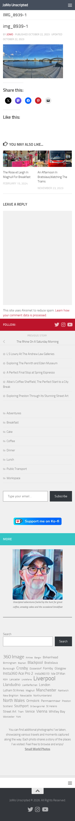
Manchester (46, 690)
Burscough (9, 668)
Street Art (9, 711)
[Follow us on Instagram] (63, 324)
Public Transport (17, 469)
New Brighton (10, 695)
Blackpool (35, 662)
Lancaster (14, 679)
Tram (21, 711)
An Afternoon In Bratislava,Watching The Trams (52, 177)
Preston (66, 700)
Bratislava (51, 663)
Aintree (29, 657)
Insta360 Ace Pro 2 (18, 673)
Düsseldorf (35, 668)
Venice (30, 711)
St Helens (51, 706)
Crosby (22, 668)
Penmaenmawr (50, 701)
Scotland (8, 706)
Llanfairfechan (29, 685)
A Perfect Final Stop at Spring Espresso (31, 372)
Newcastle (26, 695)
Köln (5, 679)
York (18, 716)
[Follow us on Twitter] (56, 324)
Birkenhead (50, 657)
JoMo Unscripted (15, 5)
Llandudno (12, 684)
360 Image (13, 656)
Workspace (13, 478)
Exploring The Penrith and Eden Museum (32, 363)
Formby (48, 668)
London (44, 685)
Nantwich (63, 690)
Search (7, 634)
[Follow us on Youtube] (69, 324)
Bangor (37, 657)
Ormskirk (32, 701)
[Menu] (70, 5)
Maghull (30, 690)
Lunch (10, 459)
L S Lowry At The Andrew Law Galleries (30, 354)
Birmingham (9, 662)
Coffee (11, 441)
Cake (10, 432)
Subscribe (61, 496)
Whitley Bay (57, 711)
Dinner (11, 450)
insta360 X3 (42, 673)
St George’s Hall (37, 706)
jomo (10, 34)
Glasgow (60, 668)
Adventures (14, 413)
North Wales (14, 700)
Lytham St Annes (13, 690)
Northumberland (42, 695)
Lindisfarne (27, 679)
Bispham (22, 663)
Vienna (41, 711)
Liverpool (44, 678)
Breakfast (13, 422)
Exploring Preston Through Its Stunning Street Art (37, 396)
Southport (21, 706)
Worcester (8, 716)
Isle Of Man (58, 673)
